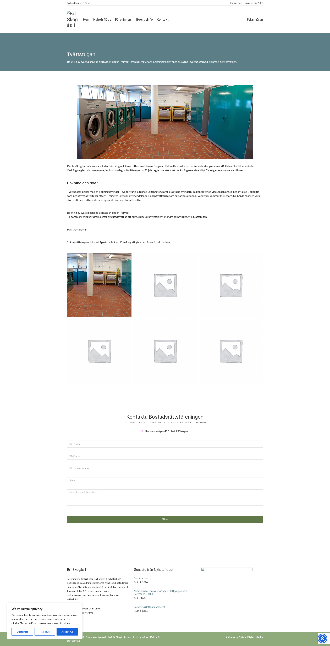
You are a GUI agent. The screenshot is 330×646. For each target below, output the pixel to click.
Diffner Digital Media (251, 637)
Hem (86, 19)
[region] (44, 621)
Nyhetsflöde (102, 19)
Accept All (67, 631)
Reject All (45, 631)
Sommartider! (141, 578)
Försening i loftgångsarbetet (149, 607)
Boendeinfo (144, 19)
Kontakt (163, 19)
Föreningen (123, 19)
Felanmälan (255, 19)
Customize (22, 631)
